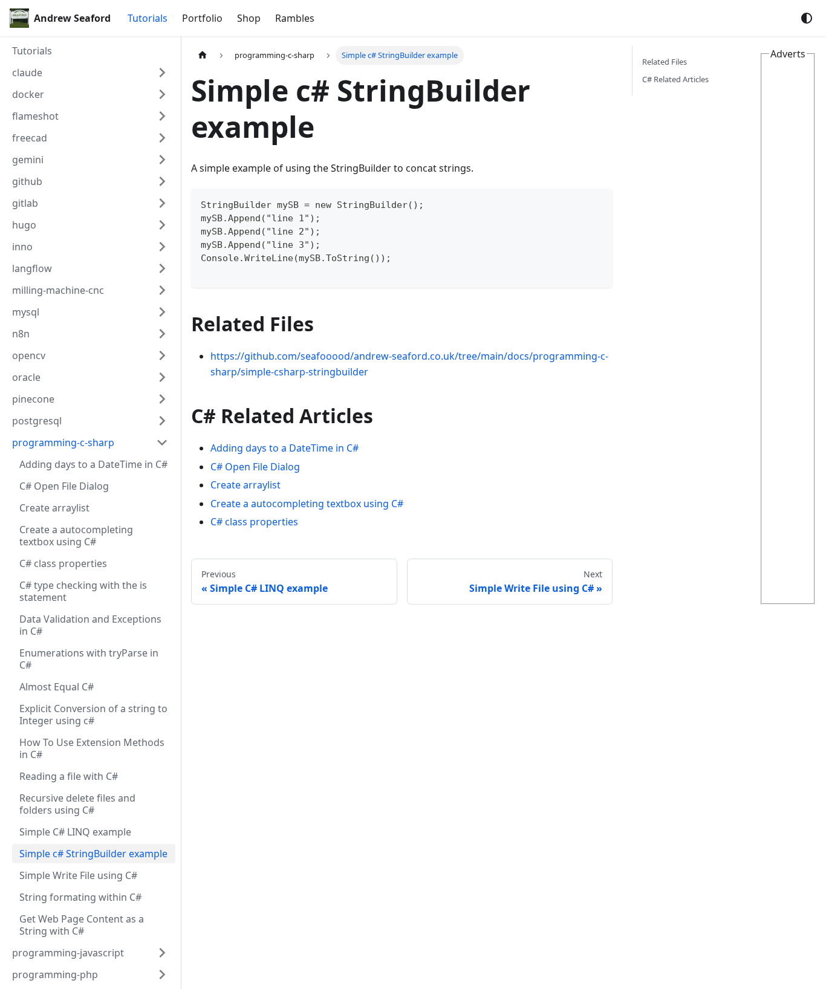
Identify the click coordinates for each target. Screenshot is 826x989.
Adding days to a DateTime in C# (284, 448)
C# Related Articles (675, 79)
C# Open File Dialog (255, 466)
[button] (90, 72)
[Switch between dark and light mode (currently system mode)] (806, 18)
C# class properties (254, 521)
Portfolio (202, 18)
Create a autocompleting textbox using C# (306, 503)
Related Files (664, 61)
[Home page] (202, 55)
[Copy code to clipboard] (598, 203)
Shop (249, 18)
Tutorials (147, 18)
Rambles (294, 18)
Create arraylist (245, 484)
